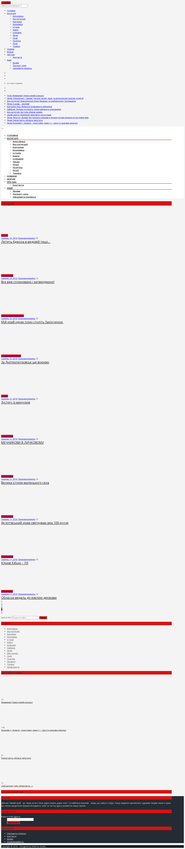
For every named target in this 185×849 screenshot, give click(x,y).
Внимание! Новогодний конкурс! (25, 95)
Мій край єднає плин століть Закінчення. (32, 322)
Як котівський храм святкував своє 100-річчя (34, 523)
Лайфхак (11, 647)
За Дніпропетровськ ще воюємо (25, 362)
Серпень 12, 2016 (9, 398)
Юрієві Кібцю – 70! (14, 563)
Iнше (9, 60)
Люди (15, 35)
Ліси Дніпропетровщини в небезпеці (29, 106)
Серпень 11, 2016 (9, 439)
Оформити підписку (22, 68)
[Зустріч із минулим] (27, 393)
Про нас (11, 54)
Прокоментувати (26, 238)
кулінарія (17, 32)
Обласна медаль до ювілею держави (29, 598)
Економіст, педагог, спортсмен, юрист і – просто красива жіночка (42, 123)
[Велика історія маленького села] (27, 473)
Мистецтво (12, 653)
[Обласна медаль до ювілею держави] (16, 588)
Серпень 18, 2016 (9, 238)
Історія (16, 27)
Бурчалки (17, 21)
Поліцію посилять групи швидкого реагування (34, 109)
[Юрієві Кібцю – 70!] (27, 554)
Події (15, 38)
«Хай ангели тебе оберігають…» (17, 786)
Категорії (11, 13)
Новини (10, 49)
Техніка (16, 46)
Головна (11, 10)
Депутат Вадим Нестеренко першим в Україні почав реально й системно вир (48, 117)
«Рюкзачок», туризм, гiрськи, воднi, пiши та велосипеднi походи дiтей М (45, 98)
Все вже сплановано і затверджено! (27, 282)
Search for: (6, 617)
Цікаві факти (13, 667)
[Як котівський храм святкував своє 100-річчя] (27, 513)
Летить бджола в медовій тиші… (25, 242)
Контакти (17, 57)
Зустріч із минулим (15, 402)
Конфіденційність (15, 841)
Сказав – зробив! (18, 103)
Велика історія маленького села (25, 483)
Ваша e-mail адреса (10, 816)
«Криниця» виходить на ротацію (29, 114)
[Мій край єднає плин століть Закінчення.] (27, 313)
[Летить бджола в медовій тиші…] (21, 232)
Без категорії (19, 18)
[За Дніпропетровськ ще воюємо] (27, 353)
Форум (10, 51)
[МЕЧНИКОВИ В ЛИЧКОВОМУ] (18, 433)
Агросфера (18, 16)
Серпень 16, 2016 (9, 318)
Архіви (16, 62)
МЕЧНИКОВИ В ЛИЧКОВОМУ (22, 442)
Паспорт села (19, 65)
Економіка (18, 24)
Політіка (17, 40)
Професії (11, 661)
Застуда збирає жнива (24, 112)
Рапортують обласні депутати (25, 120)
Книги (15, 29)
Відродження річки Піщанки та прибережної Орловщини (41, 101)
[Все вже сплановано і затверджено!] (27, 272)
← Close (6, 3)
